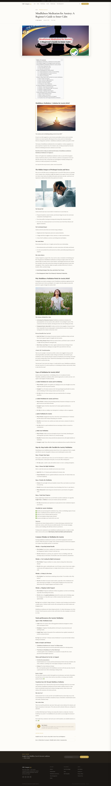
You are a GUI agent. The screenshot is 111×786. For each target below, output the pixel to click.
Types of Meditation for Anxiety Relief (45, 70)
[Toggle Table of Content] (61, 60)
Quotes (47, 3)
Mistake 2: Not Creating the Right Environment (48, 88)
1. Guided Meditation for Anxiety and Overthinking (49, 71)
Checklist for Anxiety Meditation (45, 83)
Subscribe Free (84, 756)
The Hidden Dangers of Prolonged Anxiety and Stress (48, 63)
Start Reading (85, 3)
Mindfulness (43, 3)
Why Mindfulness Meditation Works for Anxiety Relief (49, 64)
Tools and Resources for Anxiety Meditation (46, 92)
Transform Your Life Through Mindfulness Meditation (49, 97)
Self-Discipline (67, 773)
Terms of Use (80, 775)
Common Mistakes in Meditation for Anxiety (46, 85)
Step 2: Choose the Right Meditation (46, 79)
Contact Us (80, 771)
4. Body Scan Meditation (44, 75)
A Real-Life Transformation (44, 68)
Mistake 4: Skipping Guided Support (46, 90)
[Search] (80, 4)
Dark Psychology (67, 769)
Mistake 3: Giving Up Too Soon (45, 89)
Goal (34, 3)
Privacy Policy (80, 773)
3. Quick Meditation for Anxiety (45, 74)
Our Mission (80, 769)
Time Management (60, 3)
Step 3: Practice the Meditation (45, 81)
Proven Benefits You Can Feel (45, 67)
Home (36, 9)
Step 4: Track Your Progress (44, 82)
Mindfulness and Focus (43, 9)
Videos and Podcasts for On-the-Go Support (48, 96)
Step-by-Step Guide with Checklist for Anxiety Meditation (50, 77)
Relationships (52, 3)
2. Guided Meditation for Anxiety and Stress (48, 73)
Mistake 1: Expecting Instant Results (46, 86)
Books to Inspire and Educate (45, 95)
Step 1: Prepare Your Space (44, 78)
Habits (38, 3)
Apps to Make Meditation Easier (45, 93)
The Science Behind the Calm (45, 66)
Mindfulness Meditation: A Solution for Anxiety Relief (48, 61)
